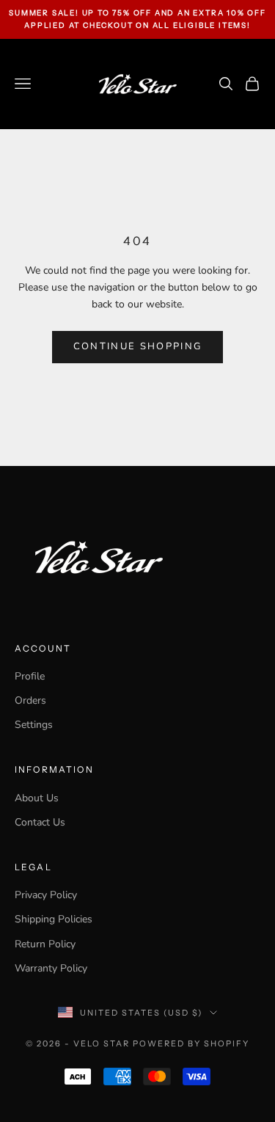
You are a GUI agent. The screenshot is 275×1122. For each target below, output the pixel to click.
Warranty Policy (51, 968)
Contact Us (40, 822)
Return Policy (45, 944)
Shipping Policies (53, 919)
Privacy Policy (46, 895)
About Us (37, 798)
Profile (30, 676)
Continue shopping (137, 346)
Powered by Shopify (191, 1043)
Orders (30, 700)
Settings (34, 725)
